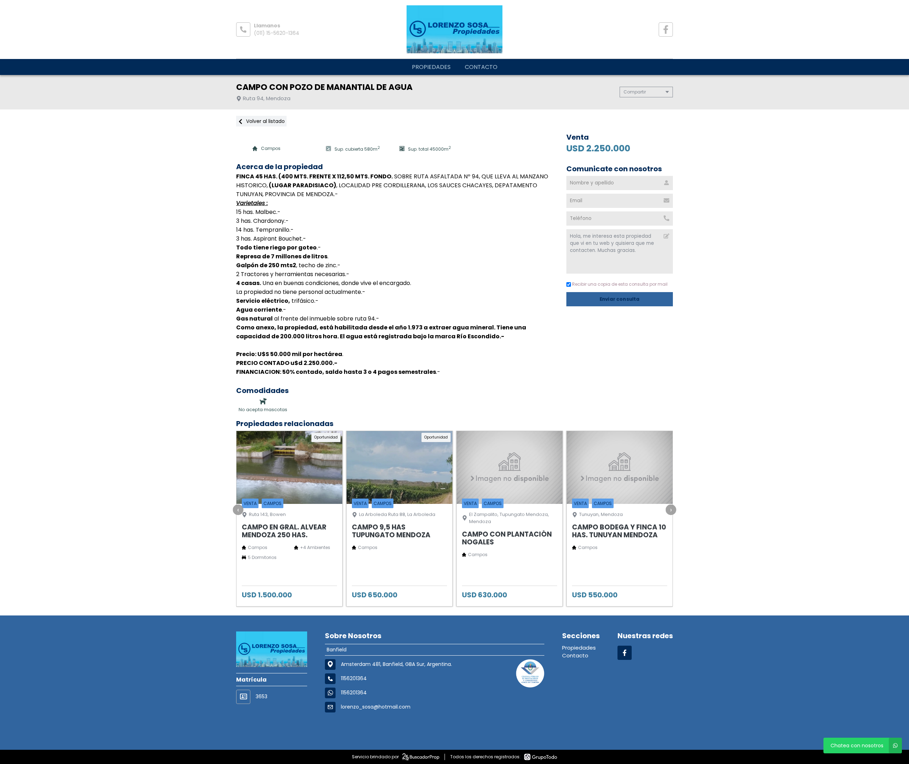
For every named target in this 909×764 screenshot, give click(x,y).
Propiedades (431, 67)
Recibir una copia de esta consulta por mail (620, 284)
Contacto (481, 67)
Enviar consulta (620, 299)
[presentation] (238, 509)
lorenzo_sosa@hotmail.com (375, 706)
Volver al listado (265, 121)
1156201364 (354, 692)
